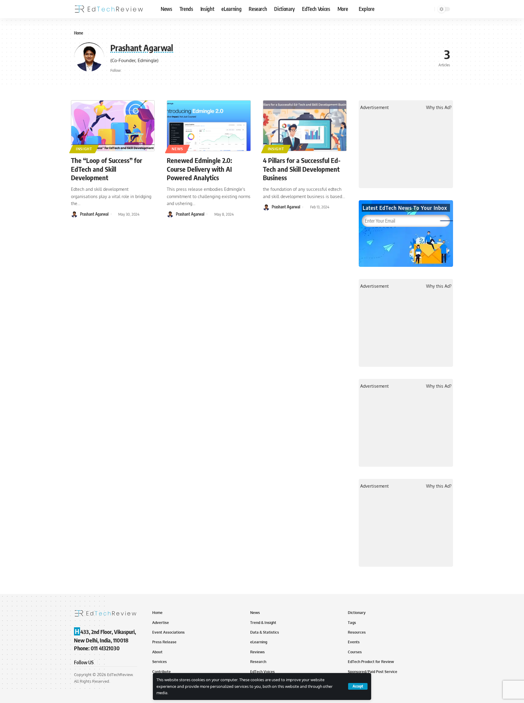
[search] (429, 9)
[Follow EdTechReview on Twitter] (110, 662)
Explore (367, 8)
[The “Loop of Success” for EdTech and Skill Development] (112, 126)
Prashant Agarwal (94, 214)
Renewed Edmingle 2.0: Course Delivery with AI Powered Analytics (199, 169)
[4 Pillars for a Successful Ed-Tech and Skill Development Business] (304, 126)
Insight (84, 149)
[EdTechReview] (109, 9)
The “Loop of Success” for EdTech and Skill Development (106, 169)
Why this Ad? (439, 107)
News (177, 149)
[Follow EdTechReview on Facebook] (103, 662)
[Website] (126, 70)
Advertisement (374, 107)
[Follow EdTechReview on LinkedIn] (132, 662)
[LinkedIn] (134, 70)
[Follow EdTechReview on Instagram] (125, 662)
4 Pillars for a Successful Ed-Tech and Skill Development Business (302, 169)
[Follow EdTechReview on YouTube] (117, 662)
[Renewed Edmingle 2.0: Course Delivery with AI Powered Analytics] (208, 126)
